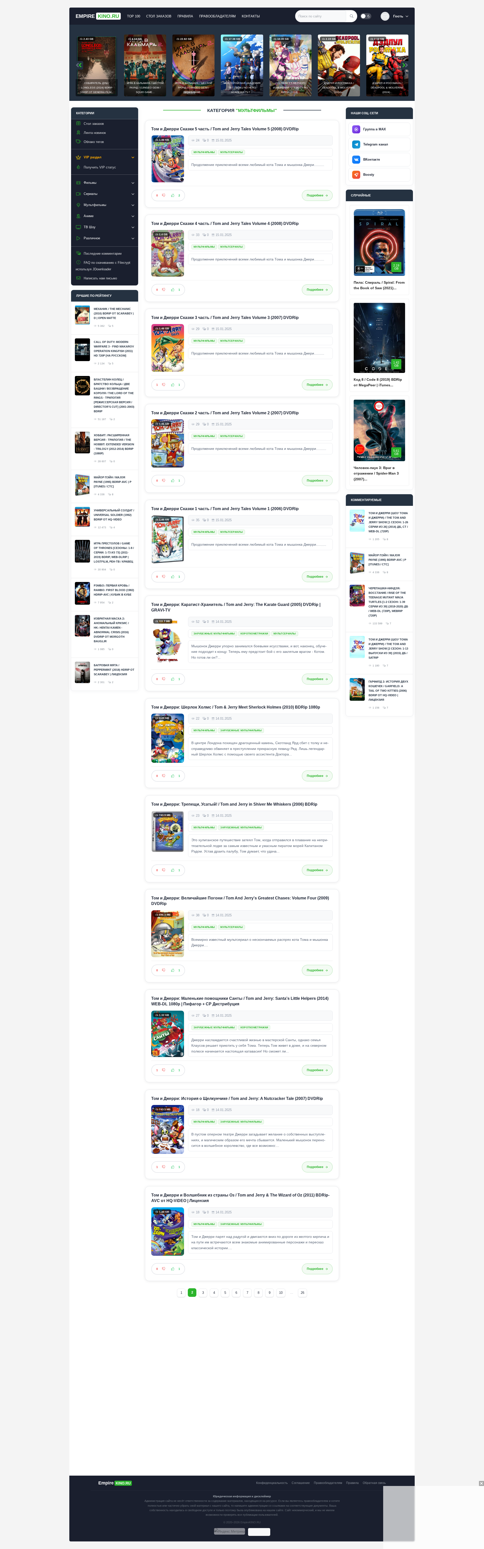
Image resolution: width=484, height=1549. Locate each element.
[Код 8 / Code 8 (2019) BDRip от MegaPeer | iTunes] (379, 338)
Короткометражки (254, 633)
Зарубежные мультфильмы (214, 633)
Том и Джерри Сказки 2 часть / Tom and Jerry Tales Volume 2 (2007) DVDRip (225, 413)
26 (302, 1293)
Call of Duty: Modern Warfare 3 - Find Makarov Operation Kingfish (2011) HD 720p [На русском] (114, 348)
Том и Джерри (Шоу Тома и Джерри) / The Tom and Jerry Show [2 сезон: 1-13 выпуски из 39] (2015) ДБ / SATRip (388, 648)
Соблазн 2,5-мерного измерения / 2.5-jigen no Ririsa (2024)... (290, 88)
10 (281, 1293)
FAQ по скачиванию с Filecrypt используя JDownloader (103, 266)
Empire (97, 16)
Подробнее (315, 195)
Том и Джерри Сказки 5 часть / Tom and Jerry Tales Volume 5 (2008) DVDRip (225, 129)
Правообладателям (217, 16)
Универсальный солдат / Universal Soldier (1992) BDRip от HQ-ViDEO (114, 515)
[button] (394, 16)
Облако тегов (94, 142)
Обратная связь (374, 1483)
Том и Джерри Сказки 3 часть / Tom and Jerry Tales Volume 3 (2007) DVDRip (225, 317)
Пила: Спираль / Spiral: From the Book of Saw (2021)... (379, 285)
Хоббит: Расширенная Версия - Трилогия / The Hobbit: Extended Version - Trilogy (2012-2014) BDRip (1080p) (114, 444)
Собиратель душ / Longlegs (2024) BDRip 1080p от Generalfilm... (96, 88)
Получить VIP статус (100, 167)
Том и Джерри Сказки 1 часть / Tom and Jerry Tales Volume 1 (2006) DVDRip (225, 509)
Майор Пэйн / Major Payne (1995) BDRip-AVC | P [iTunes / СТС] (112, 482)
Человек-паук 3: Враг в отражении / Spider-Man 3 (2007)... (376, 473)
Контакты (251, 16)
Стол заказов (158, 16)
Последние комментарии (103, 253)
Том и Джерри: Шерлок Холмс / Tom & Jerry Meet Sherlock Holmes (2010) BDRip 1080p (235, 707)
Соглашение (301, 1483)
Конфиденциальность (272, 1483)
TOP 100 (133, 16)
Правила (185, 16)
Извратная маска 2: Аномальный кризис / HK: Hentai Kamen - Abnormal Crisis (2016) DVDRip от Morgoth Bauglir (111, 630)
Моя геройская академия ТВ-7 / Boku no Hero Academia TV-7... (242, 88)
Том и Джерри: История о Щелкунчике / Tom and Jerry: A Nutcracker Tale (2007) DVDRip (237, 1098)
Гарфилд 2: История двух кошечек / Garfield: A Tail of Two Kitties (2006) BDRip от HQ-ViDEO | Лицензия (388, 690)
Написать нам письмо (100, 278)
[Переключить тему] (365, 16)
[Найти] (351, 16)
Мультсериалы (231, 152)
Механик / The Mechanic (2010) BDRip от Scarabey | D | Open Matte (114, 313)
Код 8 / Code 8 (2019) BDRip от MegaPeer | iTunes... (378, 382)
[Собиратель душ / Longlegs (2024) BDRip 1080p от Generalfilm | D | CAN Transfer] (97, 65)
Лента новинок (95, 133)
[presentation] (79, 65)
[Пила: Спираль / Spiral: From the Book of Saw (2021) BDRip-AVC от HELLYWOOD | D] (379, 242)
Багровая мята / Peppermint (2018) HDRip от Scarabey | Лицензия (114, 670)
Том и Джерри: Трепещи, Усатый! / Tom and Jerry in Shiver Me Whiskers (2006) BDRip (234, 804)
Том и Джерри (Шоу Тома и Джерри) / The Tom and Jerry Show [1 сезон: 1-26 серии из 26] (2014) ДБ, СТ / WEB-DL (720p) (388, 522)
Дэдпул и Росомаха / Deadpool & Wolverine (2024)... (338, 88)
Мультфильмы (204, 152)
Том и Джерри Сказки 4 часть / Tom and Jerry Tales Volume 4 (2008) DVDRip (225, 223)
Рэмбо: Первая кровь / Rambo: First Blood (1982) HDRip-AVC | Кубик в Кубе (114, 590)
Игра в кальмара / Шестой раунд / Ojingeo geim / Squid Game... (145, 88)
